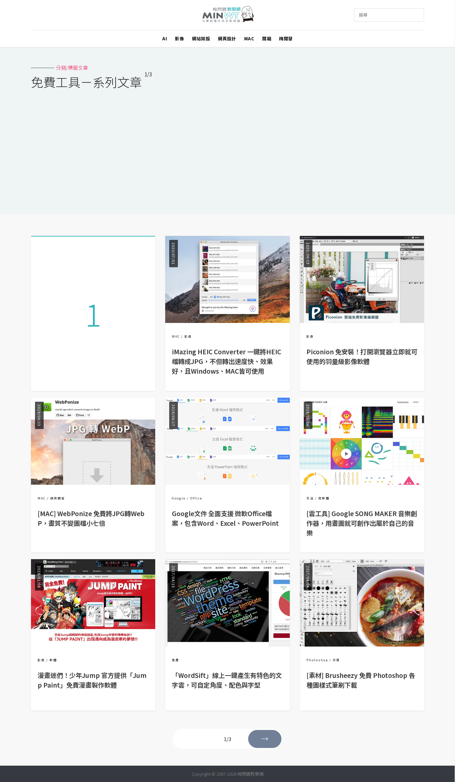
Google (179, 498)
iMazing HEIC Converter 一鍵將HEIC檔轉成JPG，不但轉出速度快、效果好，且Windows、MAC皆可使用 (226, 361)
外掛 (336, 660)
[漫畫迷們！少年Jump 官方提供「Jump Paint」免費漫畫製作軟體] (93, 644)
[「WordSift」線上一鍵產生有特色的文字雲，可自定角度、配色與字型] (227, 644)
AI (164, 38)
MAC (249, 38)
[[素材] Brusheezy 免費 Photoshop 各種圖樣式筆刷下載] (362, 644)
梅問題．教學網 (227, 15)
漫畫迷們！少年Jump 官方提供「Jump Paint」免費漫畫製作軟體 (92, 680)
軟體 (53, 660)
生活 (310, 498)
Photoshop (317, 660)
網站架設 (201, 38)
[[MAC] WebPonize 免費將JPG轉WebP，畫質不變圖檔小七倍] (93, 482)
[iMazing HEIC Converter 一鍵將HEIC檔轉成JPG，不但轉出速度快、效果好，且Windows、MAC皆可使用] (227, 320)
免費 (175, 660)
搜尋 (363, 15)
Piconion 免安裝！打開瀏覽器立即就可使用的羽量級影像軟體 (361, 356)
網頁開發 (57, 498)
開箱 (266, 38)
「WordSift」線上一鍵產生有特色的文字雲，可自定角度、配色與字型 (227, 680)
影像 (179, 38)
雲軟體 (323, 498)
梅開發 (286, 38)
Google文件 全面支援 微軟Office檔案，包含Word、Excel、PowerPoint (225, 518)
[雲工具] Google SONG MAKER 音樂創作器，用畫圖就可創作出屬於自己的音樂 (361, 523)
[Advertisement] (227, 147)
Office (196, 498)
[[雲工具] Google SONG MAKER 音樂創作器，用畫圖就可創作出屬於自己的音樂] (362, 482)
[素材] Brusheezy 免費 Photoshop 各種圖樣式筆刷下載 (360, 680)
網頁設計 (227, 38)
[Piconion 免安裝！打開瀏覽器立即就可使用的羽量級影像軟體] (362, 320)
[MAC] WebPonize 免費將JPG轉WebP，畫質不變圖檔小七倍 (91, 518)
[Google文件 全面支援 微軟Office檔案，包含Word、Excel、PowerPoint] (227, 482)
